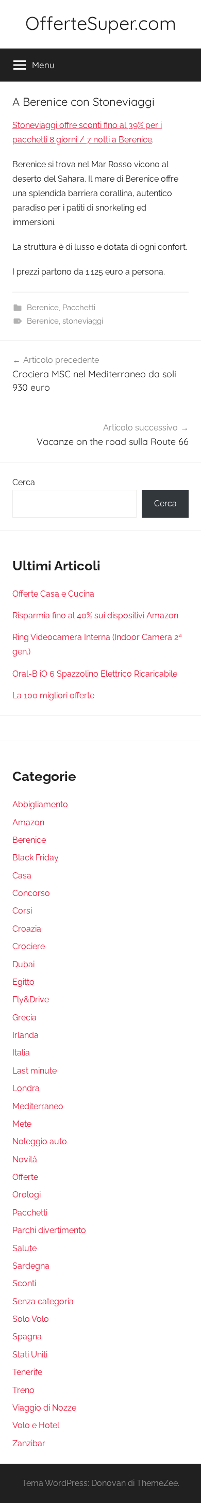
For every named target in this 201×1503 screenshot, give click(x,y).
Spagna (27, 1336)
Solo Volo (30, 1319)
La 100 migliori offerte (53, 695)
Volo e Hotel (35, 1425)
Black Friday (35, 857)
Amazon (28, 822)
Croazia (26, 929)
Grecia (24, 1017)
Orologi (26, 1195)
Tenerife (27, 1372)
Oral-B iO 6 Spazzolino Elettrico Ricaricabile (94, 674)
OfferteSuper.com (100, 23)
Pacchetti (78, 307)
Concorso (31, 893)
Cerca (23, 482)
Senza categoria (43, 1301)
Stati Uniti (29, 1355)
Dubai (23, 964)
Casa (21, 876)
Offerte (25, 1177)
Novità (24, 1159)
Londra (26, 1088)
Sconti (24, 1283)
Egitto (23, 982)
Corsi (22, 911)
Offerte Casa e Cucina (53, 594)
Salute (24, 1248)
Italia (21, 1053)
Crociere (28, 946)
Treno (23, 1390)
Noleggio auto (39, 1141)
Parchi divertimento (49, 1230)
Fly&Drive (30, 999)
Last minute (34, 1071)
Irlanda (25, 1035)
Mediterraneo (37, 1106)
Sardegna (30, 1266)
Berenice (43, 307)
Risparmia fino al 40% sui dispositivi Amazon (95, 615)
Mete (21, 1124)
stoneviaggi (82, 321)
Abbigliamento (40, 804)
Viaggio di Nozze (44, 1408)
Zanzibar (28, 1443)
